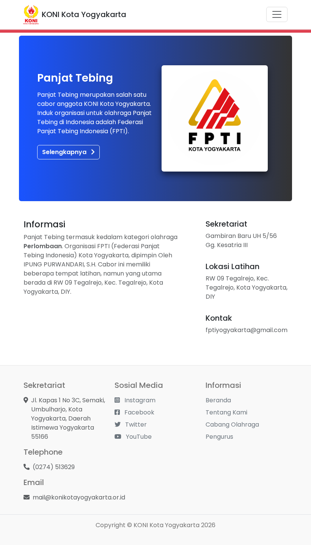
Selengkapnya (65, 152)
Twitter (135, 424)
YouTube (138, 436)
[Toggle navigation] (276, 14)
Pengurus (219, 436)
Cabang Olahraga (232, 424)
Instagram (139, 400)
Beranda (218, 400)
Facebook (138, 412)
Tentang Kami (226, 412)
